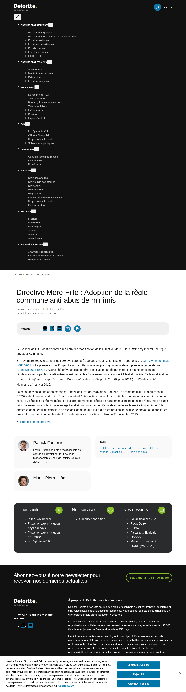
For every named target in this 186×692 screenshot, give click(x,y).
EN (170, 7)
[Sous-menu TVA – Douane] (36, 87)
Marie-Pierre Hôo (47, 313)
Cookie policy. (66, 685)
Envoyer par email (68, 328)
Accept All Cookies (138, 683)
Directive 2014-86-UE (31, 370)
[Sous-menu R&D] (27, 124)
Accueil (18, 274)
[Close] (180, 674)
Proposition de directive (35, 422)
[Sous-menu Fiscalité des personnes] (49, 62)
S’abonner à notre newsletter (149, 578)
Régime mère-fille (144, 448)
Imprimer (77, 328)
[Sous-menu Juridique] (33, 170)
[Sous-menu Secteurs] (33, 211)
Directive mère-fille (121, 448)
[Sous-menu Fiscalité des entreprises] (50, 25)
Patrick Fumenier (26, 313)
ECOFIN (104, 448)
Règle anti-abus (138, 451)
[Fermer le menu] (17, 17)
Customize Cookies (138, 665)
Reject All (138, 674)
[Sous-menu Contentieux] (36, 149)
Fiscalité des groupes (38, 274)
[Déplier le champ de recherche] (157, 7)
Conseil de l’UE (118, 451)
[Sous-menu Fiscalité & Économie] (45, 244)
